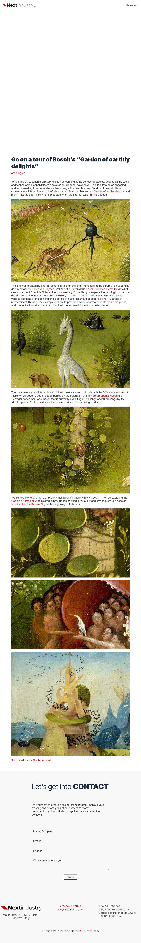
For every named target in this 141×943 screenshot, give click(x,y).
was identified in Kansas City (28, 504)
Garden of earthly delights (109, 191)
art (13, 173)
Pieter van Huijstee (43, 289)
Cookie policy (93, 931)
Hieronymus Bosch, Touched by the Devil (95, 289)
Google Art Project (22, 501)
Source (15, 760)
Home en (131, 5)
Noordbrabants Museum (105, 395)
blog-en (20, 173)
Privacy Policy (79, 931)
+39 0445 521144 (70, 906)
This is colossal (41, 760)
